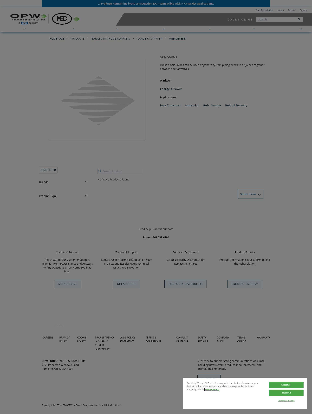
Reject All (286, 392)
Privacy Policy (212, 389)
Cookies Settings (286, 400)
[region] (245, 393)
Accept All (286, 384)
